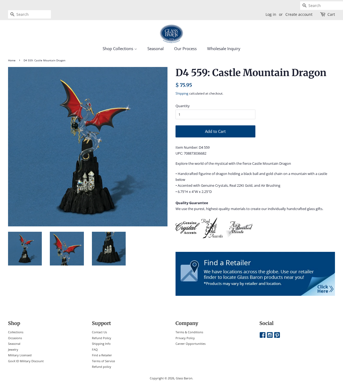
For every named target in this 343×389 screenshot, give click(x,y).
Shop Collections (118, 48)
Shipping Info (101, 344)
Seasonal (155, 48)
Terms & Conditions (189, 332)
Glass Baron (184, 378)
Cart (331, 14)
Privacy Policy (185, 338)
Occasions (15, 338)
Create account (298, 14)
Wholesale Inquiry (223, 48)
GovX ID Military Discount (26, 361)
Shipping (182, 93)
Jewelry (13, 349)
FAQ (95, 349)
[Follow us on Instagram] (270, 335)
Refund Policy (101, 338)
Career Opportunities (191, 344)
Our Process (185, 48)
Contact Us (99, 332)
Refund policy (101, 367)
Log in (271, 14)
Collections (15, 332)
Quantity (183, 105)
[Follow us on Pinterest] (277, 335)
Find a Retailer (102, 355)
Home (12, 60)
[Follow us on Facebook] (262, 335)
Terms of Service (103, 361)
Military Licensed (20, 355)
